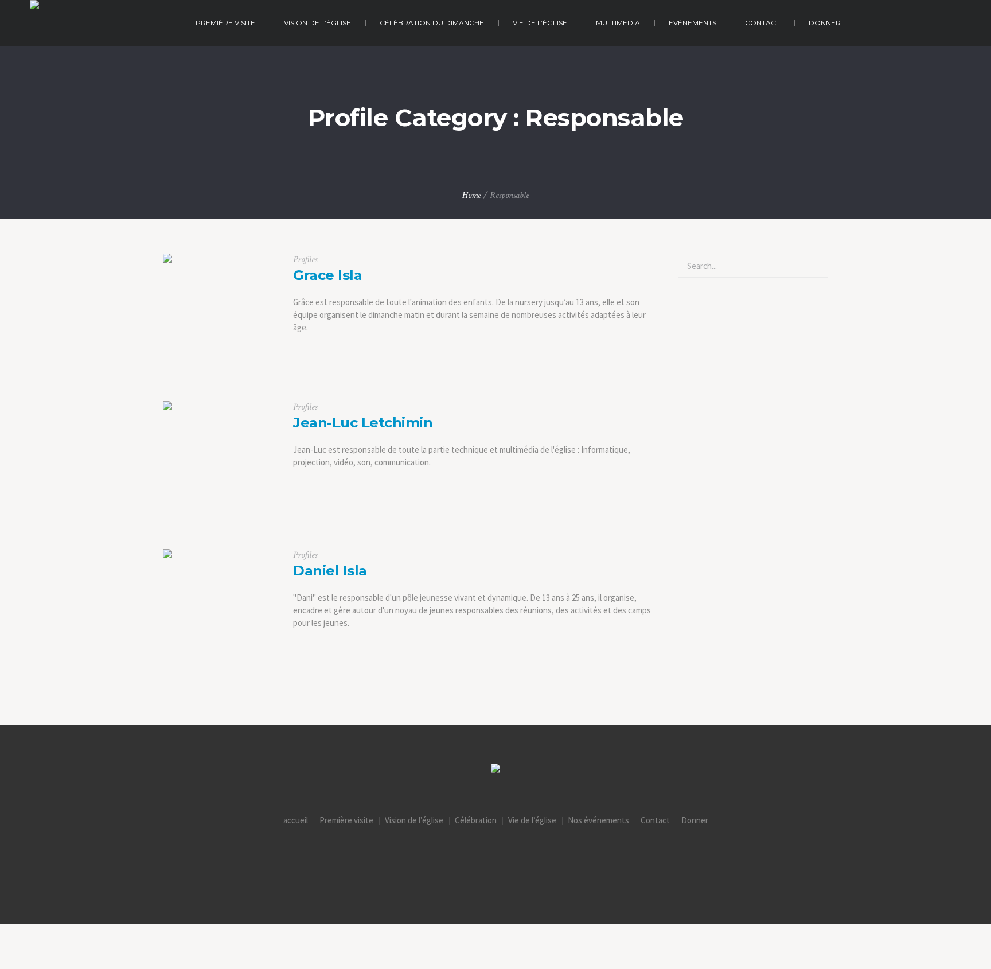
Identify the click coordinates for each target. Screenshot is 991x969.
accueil (295, 820)
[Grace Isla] (219, 310)
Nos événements (598, 820)
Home (471, 195)
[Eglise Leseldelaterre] (495, 769)
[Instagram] (448, 855)
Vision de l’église (414, 820)
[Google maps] (543, 855)
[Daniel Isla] (219, 605)
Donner (694, 820)
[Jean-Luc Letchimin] (219, 457)
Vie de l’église (532, 820)
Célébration (476, 820)
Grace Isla (327, 275)
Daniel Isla (330, 570)
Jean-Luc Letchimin (362, 422)
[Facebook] (495, 855)
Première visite (346, 820)
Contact (655, 820)
